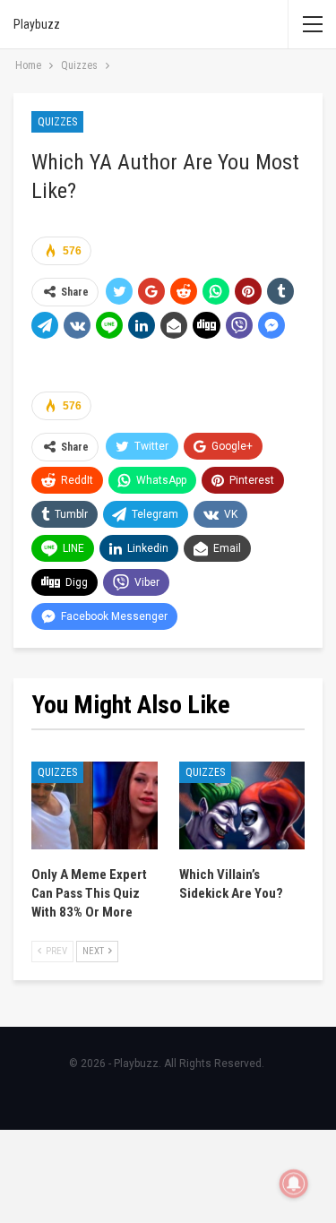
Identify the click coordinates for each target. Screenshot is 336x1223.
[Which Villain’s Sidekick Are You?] (242, 805)
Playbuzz (36, 24)
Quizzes (57, 122)
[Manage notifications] (294, 1183)
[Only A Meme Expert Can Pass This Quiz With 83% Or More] (94, 805)
